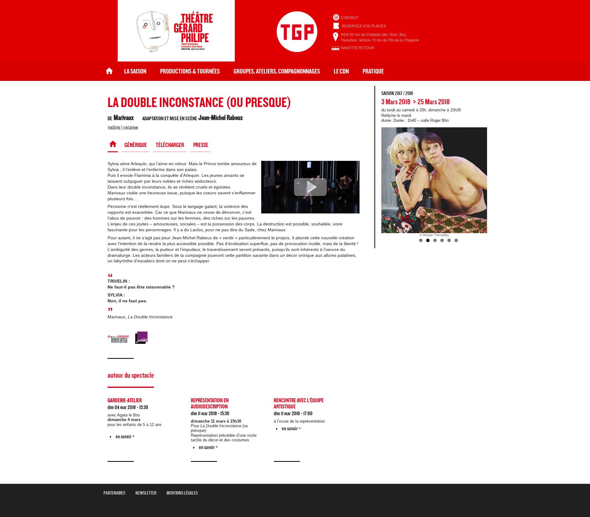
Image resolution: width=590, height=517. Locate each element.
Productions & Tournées (190, 71)
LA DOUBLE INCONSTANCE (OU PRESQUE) (199, 102)
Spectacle (112, 145)
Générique (135, 145)
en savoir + (125, 436)
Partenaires (116, 493)
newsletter (148, 493)
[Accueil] (176, 59)
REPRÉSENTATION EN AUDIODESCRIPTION (210, 403)
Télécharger (170, 145)
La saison (135, 71)
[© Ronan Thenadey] (434, 180)
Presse (200, 145)
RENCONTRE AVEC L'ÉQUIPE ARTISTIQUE (299, 403)
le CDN (341, 71)
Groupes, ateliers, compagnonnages (277, 71)
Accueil (109, 71)
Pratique (373, 71)
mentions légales (184, 493)
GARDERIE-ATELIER (125, 400)
